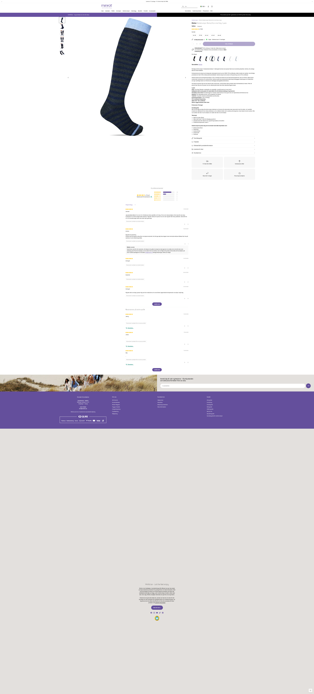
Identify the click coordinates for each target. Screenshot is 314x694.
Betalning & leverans (162, 404)
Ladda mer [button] (157, 304)
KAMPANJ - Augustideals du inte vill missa (78, 15)
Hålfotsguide (210, 409)
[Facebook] (151, 613)
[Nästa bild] (186, 78)
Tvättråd (196, 142)
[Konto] (208, 6)
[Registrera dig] (308, 385)
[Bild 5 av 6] (62, 46)
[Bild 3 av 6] (62, 33)
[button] (195, 29)
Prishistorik (199, 26)
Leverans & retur (198, 149)
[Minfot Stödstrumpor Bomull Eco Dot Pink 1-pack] (206, 58)
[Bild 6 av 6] (62, 53)
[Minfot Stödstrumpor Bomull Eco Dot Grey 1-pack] (224, 58)
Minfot (200, 64)
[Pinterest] (163, 613)
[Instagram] (154, 613)
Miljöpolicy (115, 413)
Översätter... (131, 328)
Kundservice (197, 153)
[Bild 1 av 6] (62, 20)
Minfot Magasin (116, 404)
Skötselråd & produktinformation (203, 145)
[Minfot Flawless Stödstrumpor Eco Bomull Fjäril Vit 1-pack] (230, 58)
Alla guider (209, 400)
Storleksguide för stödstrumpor (215, 416)
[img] (129, 209)
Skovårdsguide (210, 413)
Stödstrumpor (195, 20)
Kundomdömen (116, 402)
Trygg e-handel (116, 407)
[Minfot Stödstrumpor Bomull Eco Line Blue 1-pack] (218, 58)
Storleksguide (198, 39)
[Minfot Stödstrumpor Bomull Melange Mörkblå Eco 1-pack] (200, 58)
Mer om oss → (157, 607)
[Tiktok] (160, 613)
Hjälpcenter (160, 400)
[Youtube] (157, 613)
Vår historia (115, 400)
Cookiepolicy (115, 411)
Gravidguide (210, 404)
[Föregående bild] (68, 78)
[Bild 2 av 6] (62, 27)
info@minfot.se (149, 252)
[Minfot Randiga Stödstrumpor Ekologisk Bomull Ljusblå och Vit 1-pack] (236, 58)
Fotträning (209, 402)
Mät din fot (209, 411)
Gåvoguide (209, 407)
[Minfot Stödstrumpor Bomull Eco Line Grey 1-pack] (212, 58)
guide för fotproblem (160, 602)
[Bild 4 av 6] (62, 40)
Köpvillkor (160, 402)
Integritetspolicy (116, 409)
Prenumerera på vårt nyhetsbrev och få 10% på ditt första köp (235, 15)
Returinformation (161, 407)
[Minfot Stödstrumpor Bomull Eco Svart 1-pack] (194, 58)
